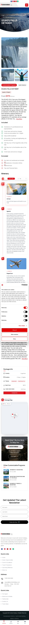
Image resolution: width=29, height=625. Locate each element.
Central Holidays (13, 612)
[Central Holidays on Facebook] (11, 1)
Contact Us (14, 393)
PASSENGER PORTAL (9, 616)
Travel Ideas (5, 604)
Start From (8, 385)
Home (3, 15)
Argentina (21, 15)
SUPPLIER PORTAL (20, 616)
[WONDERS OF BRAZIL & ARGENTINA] (6, 485)
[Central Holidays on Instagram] (13, 1)
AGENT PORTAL (14, 618)
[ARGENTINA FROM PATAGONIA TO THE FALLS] (6, 478)
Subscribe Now (13, 522)
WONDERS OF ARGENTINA (16, 469)
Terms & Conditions (7, 562)
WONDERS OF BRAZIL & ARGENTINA (15, 484)
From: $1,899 (13, 486)
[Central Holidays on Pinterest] (14, 1)
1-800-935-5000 (9, 389)
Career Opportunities (7, 560)
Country (7, 373)
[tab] (11, 179)
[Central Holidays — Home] (6, 5)
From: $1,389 (13, 479)
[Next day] (26, 179)
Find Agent (13, 456)
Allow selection (14, 334)
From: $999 (13, 471)
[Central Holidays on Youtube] (16, 1)
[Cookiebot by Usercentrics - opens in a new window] (21, 285)
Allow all (14, 330)
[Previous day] (6, 179)
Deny (14, 338)
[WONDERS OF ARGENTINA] (6, 471)
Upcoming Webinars (7, 567)
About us (4, 570)
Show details (22, 325)
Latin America (11, 15)
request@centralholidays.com (12, 582)
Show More (19, 119)
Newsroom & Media (7, 596)
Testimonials (5, 599)
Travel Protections (7, 565)
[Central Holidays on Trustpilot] (17, 1)
